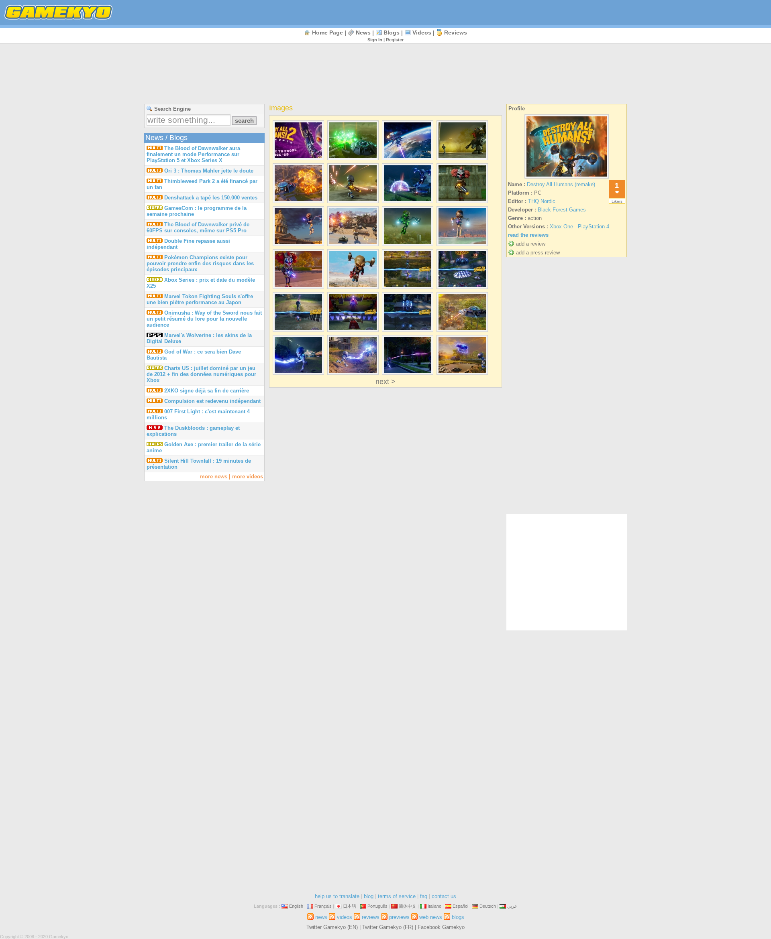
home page (327, 32)
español (460, 906)
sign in (374, 39)
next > (385, 382)
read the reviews (528, 235)
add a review (530, 244)
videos (421, 32)
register (395, 39)
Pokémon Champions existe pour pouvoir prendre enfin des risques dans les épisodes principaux (200, 263)
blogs (391, 32)
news (363, 32)
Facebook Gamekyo (441, 927)
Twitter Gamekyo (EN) (332, 927)
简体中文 (407, 906)
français (323, 906)
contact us (444, 896)
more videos (247, 477)
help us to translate (337, 896)
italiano (434, 906)
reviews (455, 32)
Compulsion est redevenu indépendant (212, 401)
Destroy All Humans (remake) (561, 184)
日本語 (349, 906)
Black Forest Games (562, 210)
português (377, 906)
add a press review (538, 253)
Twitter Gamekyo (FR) (387, 927)
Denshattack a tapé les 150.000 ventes (210, 198)
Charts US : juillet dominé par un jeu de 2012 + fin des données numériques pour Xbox (201, 374)
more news (213, 477)
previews (399, 917)
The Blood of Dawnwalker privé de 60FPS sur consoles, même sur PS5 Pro (198, 228)
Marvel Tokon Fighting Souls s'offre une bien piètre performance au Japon (200, 299)
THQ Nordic (541, 201)
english (296, 906)
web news (430, 917)
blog (368, 896)
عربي (512, 906)
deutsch (487, 906)
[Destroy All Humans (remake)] (566, 178)
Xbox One (561, 227)
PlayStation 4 (593, 227)
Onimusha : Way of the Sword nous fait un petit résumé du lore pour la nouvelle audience (204, 319)
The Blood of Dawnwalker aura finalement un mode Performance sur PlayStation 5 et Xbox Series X (193, 154)
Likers (617, 201)
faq (423, 896)
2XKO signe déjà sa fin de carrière (206, 391)
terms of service (397, 896)
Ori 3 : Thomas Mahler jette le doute (208, 171)
